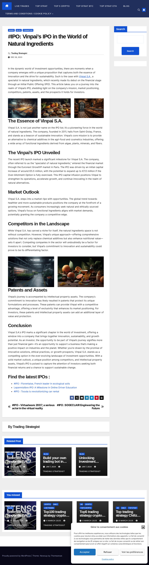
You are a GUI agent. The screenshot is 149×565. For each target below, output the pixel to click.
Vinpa (82, 76)
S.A (88, 76)
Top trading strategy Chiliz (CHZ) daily (126, 515)
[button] (143, 527)
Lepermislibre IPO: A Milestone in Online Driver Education (45, 387)
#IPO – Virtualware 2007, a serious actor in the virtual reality (33, 407)
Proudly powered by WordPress (16, 556)
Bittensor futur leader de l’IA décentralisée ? (18, 461)
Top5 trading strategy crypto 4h (91, 515)
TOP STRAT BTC (84, 6)
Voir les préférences (132, 552)
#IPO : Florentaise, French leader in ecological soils (42, 383)
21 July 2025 (17, 520)
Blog (126, 6)
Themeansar (56, 556)
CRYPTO (47, 504)
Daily (55, 504)
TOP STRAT (41, 6)
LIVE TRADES (22, 6)
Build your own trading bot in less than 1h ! (54, 461)
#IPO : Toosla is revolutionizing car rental (36, 391)
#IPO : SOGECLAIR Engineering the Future (78, 407)
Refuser (108, 552)
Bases (11, 30)
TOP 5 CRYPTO (62, 6)
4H (81, 504)
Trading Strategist (19, 53)
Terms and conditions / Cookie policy (28, 13)
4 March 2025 (53, 520)
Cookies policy (108, 559)
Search (120, 29)
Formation (28, 30)
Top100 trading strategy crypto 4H (55, 515)
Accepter (85, 552)
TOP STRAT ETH (108, 6)
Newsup (44, 556)
